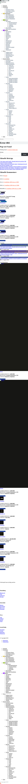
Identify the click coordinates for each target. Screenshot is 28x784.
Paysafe (2, 596)
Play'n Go (2, 607)
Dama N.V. (11, 104)
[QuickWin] (3, 231)
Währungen (8, 116)
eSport (1, 620)
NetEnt (10, 127)
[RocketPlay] (2, 535)
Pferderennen (9, 40)
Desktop (10, 110)
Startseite (5, 5)
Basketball (8, 35)
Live (7, 8)
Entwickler (8, 123)
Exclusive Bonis (9, 60)
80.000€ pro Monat (13, 81)
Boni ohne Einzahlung (11, 29)
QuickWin (2, 233)
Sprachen (8, 83)
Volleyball (8, 43)
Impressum (5, 640)
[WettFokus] (3, 2)
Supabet (2, 549)
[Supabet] (2, 548)
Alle (1, 617)
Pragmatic (2, 609)
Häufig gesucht (6, 58)
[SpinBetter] (3, 211)
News (4, 51)
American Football (10, 47)
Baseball (8, 44)
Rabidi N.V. (11, 106)
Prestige (2, 194)
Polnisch (10, 91)
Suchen (1, 152)
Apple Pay (11, 65)
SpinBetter (2, 213)
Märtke (6, 30)
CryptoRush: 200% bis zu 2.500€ (11, 182)
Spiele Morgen (9, 12)
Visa (10, 69)
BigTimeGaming (12, 134)
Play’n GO (11, 126)
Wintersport (8, 49)
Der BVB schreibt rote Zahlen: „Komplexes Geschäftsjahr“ (13, 168)
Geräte (7, 109)
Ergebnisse (5, 7)
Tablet (10, 113)
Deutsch (10, 84)
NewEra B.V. (12, 105)
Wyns (1, 371)
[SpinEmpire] (3, 201)
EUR (10, 117)
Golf (7, 39)
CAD (10, 121)
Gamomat (11, 135)
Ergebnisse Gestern (10, 11)
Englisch (11, 86)
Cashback (11, 25)
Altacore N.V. (12, 103)
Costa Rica (11, 100)
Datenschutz (5, 641)
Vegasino (2, 501)
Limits (7, 77)
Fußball (7, 34)
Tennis (7, 38)
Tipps (1, 621)
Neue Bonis (8, 27)
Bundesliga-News (10, 55)
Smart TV (11, 114)
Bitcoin (10, 73)
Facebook (2, 629)
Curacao (10, 93)
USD (10, 118)
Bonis (6, 20)
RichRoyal (2, 513)
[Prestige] (2, 192)
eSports (7, 33)
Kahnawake (11, 97)
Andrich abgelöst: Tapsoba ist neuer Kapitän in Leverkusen (13, 166)
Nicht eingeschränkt (13, 78)
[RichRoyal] (2, 512)
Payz (10, 71)
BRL (10, 122)
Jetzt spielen (2, 200)
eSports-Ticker (9, 56)
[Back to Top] (0, 783)
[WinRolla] (2, 523)
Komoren (11, 95)
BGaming (11, 132)
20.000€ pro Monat (13, 82)
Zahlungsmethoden (10, 64)
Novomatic (2, 606)
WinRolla (2, 525)
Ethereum (11, 74)
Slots (4, 136)
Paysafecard (11, 70)
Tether (10, 75)
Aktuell (7, 57)
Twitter (1, 631)
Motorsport (8, 36)
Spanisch (11, 87)
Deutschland (11, 96)
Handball (8, 46)
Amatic (10, 131)
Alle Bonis (8, 21)
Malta (10, 99)
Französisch (11, 88)
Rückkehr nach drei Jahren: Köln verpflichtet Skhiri (11, 169)
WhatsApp (2, 633)
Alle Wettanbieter (10, 14)
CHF (10, 119)
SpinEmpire (2, 202)
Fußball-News (9, 53)
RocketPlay (2, 536)
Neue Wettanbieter (10, 17)
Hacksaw (11, 130)
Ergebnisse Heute (10, 9)
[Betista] (2, 221)
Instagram (2, 632)
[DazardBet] (2, 560)
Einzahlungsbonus (13, 22)
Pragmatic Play (12, 125)
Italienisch (11, 90)
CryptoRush (6, 179)
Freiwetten (11, 26)
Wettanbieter (7, 13)
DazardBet (2, 561)
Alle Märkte (8, 31)
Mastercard (11, 68)
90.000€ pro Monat (13, 79)
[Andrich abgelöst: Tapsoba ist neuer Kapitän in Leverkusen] (14, 257)
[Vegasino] (2, 499)
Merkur (1, 605)
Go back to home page (12, 149)
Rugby (7, 48)
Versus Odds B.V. (13, 108)
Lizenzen (8, 92)
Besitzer (7, 101)
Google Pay (11, 66)
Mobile (10, 112)
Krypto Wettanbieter (10, 18)
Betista (1, 223)
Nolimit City (11, 128)
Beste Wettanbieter (10, 16)
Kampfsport (8, 42)
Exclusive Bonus (12, 23)
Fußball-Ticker (9, 52)
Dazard (5, 175)
